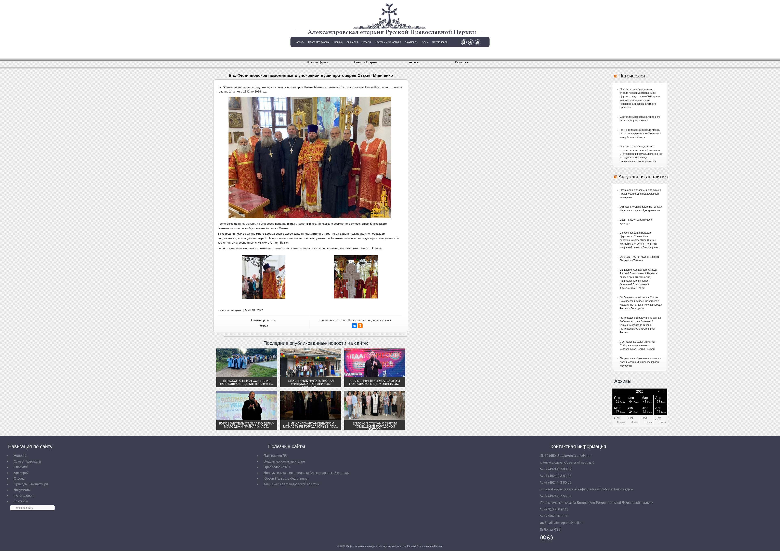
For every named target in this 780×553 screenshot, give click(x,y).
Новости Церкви (317, 62)
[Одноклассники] (360, 325)
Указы (424, 42)
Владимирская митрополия (284, 461)
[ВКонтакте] (354, 325)
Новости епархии (230, 310)
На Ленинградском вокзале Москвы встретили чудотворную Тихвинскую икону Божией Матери (640, 133)
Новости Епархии (365, 62)
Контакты (299, 52)
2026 (640, 391)
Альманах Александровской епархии (292, 484)
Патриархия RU (276, 455)
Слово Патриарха (318, 42)
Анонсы (414, 62)
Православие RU (277, 467)
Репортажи (462, 62)
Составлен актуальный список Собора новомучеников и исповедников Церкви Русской (637, 345)
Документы (411, 42)
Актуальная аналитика (644, 176)
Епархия (338, 42)
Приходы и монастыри (388, 42)
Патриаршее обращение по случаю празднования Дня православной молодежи (640, 194)
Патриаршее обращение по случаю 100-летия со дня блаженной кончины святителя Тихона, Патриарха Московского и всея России (640, 325)
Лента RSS (552, 529)
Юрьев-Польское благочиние (286, 478)
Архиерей (352, 42)
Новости (299, 42)
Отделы (366, 42)
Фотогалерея (439, 42)
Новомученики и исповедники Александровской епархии (307, 473)
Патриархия (632, 75)
